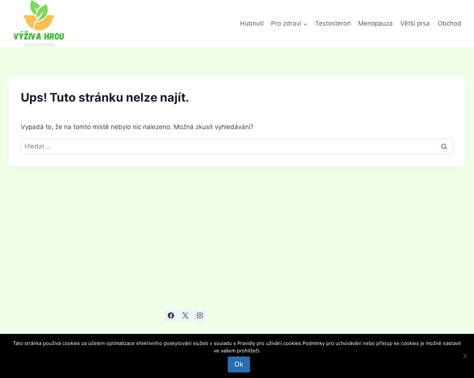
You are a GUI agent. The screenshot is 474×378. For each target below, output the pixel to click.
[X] (185, 315)
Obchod (449, 23)
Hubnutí (252, 23)
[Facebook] (171, 315)
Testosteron (333, 23)
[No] (464, 355)
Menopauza (375, 23)
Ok (238, 364)
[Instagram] (200, 315)
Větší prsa (415, 23)
